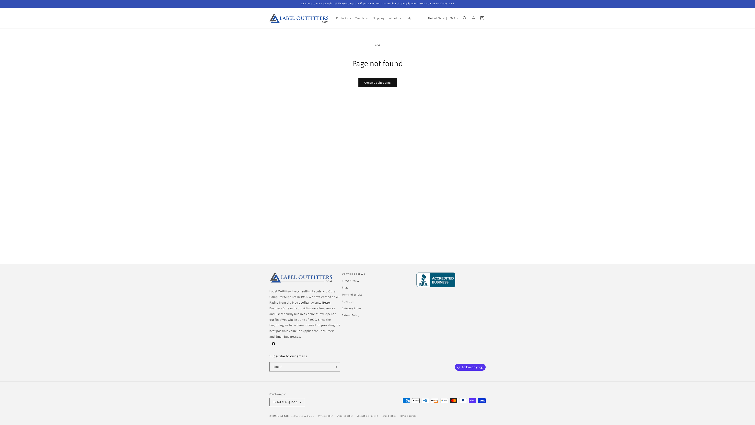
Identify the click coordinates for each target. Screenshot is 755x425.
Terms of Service (352, 294)
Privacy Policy (350, 280)
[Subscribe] (335, 366)
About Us (348, 301)
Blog (345, 287)
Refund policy (389, 415)
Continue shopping (377, 82)
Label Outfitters (285, 416)
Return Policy (350, 315)
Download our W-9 (354, 273)
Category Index (351, 308)
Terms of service (408, 415)
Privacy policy (325, 415)
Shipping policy (345, 415)
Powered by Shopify (304, 416)
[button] (343, 18)
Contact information (367, 415)
